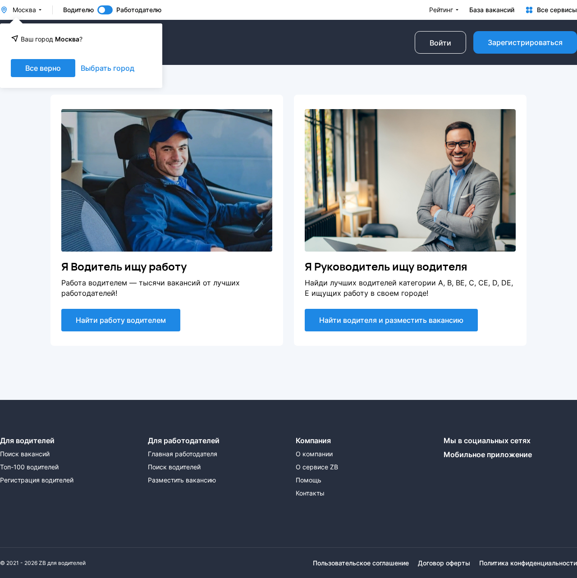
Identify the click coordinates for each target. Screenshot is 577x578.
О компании (314, 454)
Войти (440, 42)
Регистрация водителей (36, 480)
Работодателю (138, 10)
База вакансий (491, 10)
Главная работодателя (182, 454)
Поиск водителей (174, 467)
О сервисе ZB (317, 467)
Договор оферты (444, 563)
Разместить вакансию (182, 480)
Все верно (43, 68)
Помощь (308, 480)
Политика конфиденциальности (528, 563)
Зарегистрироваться (525, 42)
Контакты (310, 493)
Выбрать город (107, 68)
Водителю (78, 10)
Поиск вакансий (25, 454)
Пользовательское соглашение (361, 563)
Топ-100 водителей (29, 467)
